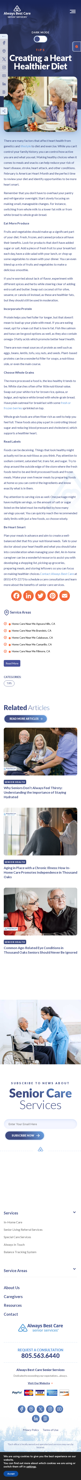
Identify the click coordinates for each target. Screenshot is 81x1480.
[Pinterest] (53, 595)
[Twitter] (40, 595)
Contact (11, 1314)
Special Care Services (17, 1237)
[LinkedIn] (28, 595)
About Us (12, 1287)
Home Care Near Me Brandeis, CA (31, 630)
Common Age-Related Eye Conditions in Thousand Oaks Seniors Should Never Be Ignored (40, 950)
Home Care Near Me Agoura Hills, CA (33, 623)
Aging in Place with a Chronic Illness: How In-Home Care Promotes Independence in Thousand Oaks (40, 872)
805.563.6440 (40, 1355)
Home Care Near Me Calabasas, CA (32, 637)
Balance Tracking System (20, 1252)
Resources (13, 1305)
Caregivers (13, 1296)
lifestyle (26, 146)
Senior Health (15, 782)
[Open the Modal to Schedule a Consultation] (76, 47)
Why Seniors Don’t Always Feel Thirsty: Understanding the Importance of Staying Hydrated (35, 792)
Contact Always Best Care (57, 573)
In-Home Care (13, 1222)
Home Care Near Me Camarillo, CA (32, 644)
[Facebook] (16, 595)
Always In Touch (14, 1244)
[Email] (65, 595)
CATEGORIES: (12, 677)
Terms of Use (50, 1429)
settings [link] (31, 1466)
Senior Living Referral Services (23, 1229)
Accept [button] (11, 1473)
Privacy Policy (31, 1429)
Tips (40, 50)
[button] (73, 11)
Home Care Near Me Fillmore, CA (31, 651)
